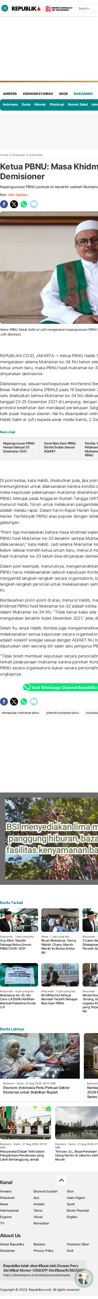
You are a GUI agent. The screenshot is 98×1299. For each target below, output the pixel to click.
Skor (70, 1191)
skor (63, 94)
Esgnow (6, 1217)
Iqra (36, 1198)
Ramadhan (41, 1223)
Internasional (9, 1210)
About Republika (12, 1244)
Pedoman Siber (78, 1244)
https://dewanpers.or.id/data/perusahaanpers (36, 1275)
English (72, 1217)
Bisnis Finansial (78, 1210)
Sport (71, 1204)
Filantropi (57, 104)
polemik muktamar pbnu (62, 712)
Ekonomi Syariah (38, 94)
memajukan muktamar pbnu (20, 712)
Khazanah (18, 155)
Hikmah (40, 104)
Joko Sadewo (18, 195)
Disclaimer (7, 1250)
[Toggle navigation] (5, 8)
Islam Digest (76, 1198)
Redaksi (39, 1244)
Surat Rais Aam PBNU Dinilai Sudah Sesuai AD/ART (60, 447)
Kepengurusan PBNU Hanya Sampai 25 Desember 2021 (18, 447)
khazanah (83, 94)
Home (4, 155)
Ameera (5, 1191)
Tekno (38, 1210)
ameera (10, 94)
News (4, 1204)
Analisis (39, 1204)
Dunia (26, 104)
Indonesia (10, 104)
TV (2, 1223)
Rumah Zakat (78, 104)
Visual (38, 1217)
